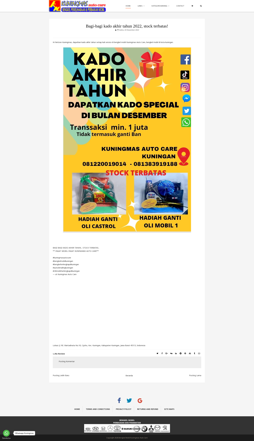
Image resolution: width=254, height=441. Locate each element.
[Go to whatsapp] (6, 433)
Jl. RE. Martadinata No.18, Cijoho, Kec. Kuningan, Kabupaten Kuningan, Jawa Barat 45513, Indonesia (102, 345)
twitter (131, 401)
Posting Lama (195, 375)
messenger (110, 401)
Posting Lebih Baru (61, 375)
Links (140, 6)
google (141, 402)
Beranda (129, 375)
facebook (120, 401)
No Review (60, 353)
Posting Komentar (67, 361)
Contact (180, 6)
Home (128, 6)
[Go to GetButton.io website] (6, 438)
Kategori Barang (159, 6)
